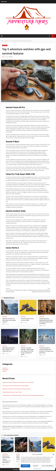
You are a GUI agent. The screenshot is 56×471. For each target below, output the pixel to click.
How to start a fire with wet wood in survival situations (15, 385)
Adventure (4, 45)
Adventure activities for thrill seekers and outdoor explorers (9, 307)
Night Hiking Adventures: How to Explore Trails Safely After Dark (9, 336)
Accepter (25, 465)
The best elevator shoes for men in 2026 (28, 307)
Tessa (22, 322)
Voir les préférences (47, 465)
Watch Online (53, 36)
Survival (4, 371)
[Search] (49, 36)
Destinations (5, 369)
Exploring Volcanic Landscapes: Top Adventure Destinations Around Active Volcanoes (39, 290)
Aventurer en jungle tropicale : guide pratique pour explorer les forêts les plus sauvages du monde (28, 336)
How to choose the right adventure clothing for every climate (16, 290)
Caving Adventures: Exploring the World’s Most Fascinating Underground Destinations (46, 307)
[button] (53, 454)
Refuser (35, 465)
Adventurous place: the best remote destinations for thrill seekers (18, 382)
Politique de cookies (37, 468)
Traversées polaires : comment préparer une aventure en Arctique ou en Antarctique (46, 336)
